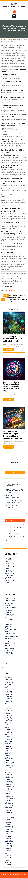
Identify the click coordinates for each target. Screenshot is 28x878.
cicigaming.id (8, 772)
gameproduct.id (9, 783)
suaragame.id (8, 753)
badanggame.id (9, 796)
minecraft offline (8, 286)
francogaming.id (9, 777)
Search (14, 462)
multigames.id (8, 852)
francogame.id (8, 788)
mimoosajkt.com (9, 624)
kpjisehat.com (8, 631)
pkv (6, 663)
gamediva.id (8, 713)
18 (9, 533)
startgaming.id (8, 686)
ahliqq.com (7, 561)
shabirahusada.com (10, 643)
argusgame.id (8, 738)
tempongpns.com (9, 602)
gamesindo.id (8, 693)
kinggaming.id (8, 833)
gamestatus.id (8, 859)
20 (14, 533)
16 (23, 530)
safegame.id (8, 743)
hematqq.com (8, 582)
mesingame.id (8, 720)
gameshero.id (8, 689)
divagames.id (8, 701)
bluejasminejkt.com (10, 615)
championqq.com (9, 578)
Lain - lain (8, 290)
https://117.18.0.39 (9, 563)
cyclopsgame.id (9, 815)
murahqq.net (8, 568)
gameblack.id (8, 789)
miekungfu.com (9, 619)
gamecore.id (8, 708)
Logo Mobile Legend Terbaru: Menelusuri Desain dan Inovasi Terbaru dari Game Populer (11, 386)
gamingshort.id (8, 776)
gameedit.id (8, 784)
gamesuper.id (8, 715)
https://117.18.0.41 (9, 570)
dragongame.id (8, 864)
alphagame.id (8, 793)
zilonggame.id (8, 734)
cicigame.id (8, 795)
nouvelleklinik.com (9, 640)
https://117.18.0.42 (9, 566)
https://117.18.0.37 (9, 577)
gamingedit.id (8, 774)
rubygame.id (8, 736)
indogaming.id (8, 680)
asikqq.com (8, 558)
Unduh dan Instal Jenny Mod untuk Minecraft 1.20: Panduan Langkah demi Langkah (15, 491)
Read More (9, 349)
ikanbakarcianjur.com (10, 629)
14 (17, 530)
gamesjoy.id (8, 800)
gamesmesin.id (9, 691)
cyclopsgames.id (9, 803)
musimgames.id (9, 705)
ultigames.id (8, 850)
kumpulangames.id (10, 758)
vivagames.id (8, 703)
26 (12, 537)
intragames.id (8, 748)
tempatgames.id (9, 751)
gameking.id (8, 857)
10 (6, 530)
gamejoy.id (7, 819)
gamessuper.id (8, 696)
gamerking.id (8, 821)
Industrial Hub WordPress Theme (13, 874)
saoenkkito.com (9, 605)
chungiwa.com (8, 628)
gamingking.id (8, 829)
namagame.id (8, 725)
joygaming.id (8, 810)
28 (17, 537)
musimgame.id (8, 719)
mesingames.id (9, 699)
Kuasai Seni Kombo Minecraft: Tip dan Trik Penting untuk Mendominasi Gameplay (14, 507)
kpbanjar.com (8, 634)
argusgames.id (8, 732)
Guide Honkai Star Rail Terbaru (14, 6)
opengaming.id (8, 729)
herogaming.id (8, 677)
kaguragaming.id (9, 826)
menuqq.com (8, 585)
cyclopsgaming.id (9, 814)
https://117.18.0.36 (9, 559)
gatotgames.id (8, 769)
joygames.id (8, 802)
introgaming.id (8, 750)
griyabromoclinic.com (10, 654)
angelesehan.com (9, 614)
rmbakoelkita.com (9, 612)
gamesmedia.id (9, 805)
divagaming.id (8, 679)
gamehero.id (8, 712)
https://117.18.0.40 (9, 580)
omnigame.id (8, 757)
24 (6, 537)
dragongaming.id (9, 836)
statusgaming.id (9, 841)
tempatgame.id (8, 763)
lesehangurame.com (10, 598)
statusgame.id (8, 687)
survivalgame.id (9, 741)
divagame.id (8, 724)
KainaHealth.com (9, 641)
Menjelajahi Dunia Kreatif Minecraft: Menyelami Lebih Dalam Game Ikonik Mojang (15, 484)
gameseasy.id (8, 843)
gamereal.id (8, 779)
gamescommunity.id (10, 798)
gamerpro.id (8, 822)
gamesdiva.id (8, 694)
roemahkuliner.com (10, 603)
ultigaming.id (8, 838)
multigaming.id (8, 840)
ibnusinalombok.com (10, 648)
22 (20, 533)
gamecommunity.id (9, 817)
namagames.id (8, 706)
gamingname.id (9, 827)
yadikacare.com (9, 645)
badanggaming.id (9, 786)
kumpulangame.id (9, 762)
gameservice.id (9, 781)
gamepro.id (8, 860)
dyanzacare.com (9, 652)
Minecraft (13, 290)
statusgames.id (8, 853)
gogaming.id (8, 834)
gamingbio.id (8, 744)
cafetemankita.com (9, 621)
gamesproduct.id (9, 765)
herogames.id (8, 698)
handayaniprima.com (10, 607)
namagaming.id (9, 682)
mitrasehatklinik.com (10, 633)
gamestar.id (8, 717)
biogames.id (8, 746)
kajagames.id (8, 807)
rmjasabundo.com (9, 622)
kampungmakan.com (10, 609)
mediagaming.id (9, 808)
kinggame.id (8, 862)
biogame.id (7, 760)
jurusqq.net (7, 565)
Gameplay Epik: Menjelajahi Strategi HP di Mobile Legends (13, 339)
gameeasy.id (8, 855)
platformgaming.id (9, 831)
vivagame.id (8, 722)
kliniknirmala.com (9, 638)
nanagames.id (8, 812)
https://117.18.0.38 (9, 573)
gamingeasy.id (8, 824)
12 (12, 530)
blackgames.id (8, 770)
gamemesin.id (8, 710)
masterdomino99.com (10, 575)
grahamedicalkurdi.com (11, 650)
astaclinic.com (8, 647)
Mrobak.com (8, 617)
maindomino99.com (10, 572)
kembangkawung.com (10, 626)
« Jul (14, 545)
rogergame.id (8, 791)
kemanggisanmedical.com (11, 636)
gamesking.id (8, 845)
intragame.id (8, 755)
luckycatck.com (9, 610)
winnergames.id (9, 731)
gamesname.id (8, 847)
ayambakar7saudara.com (11, 600)
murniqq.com (8, 584)
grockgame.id (8, 739)
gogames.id (8, 848)
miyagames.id (8, 767)
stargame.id (8, 727)
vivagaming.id (8, 684)
